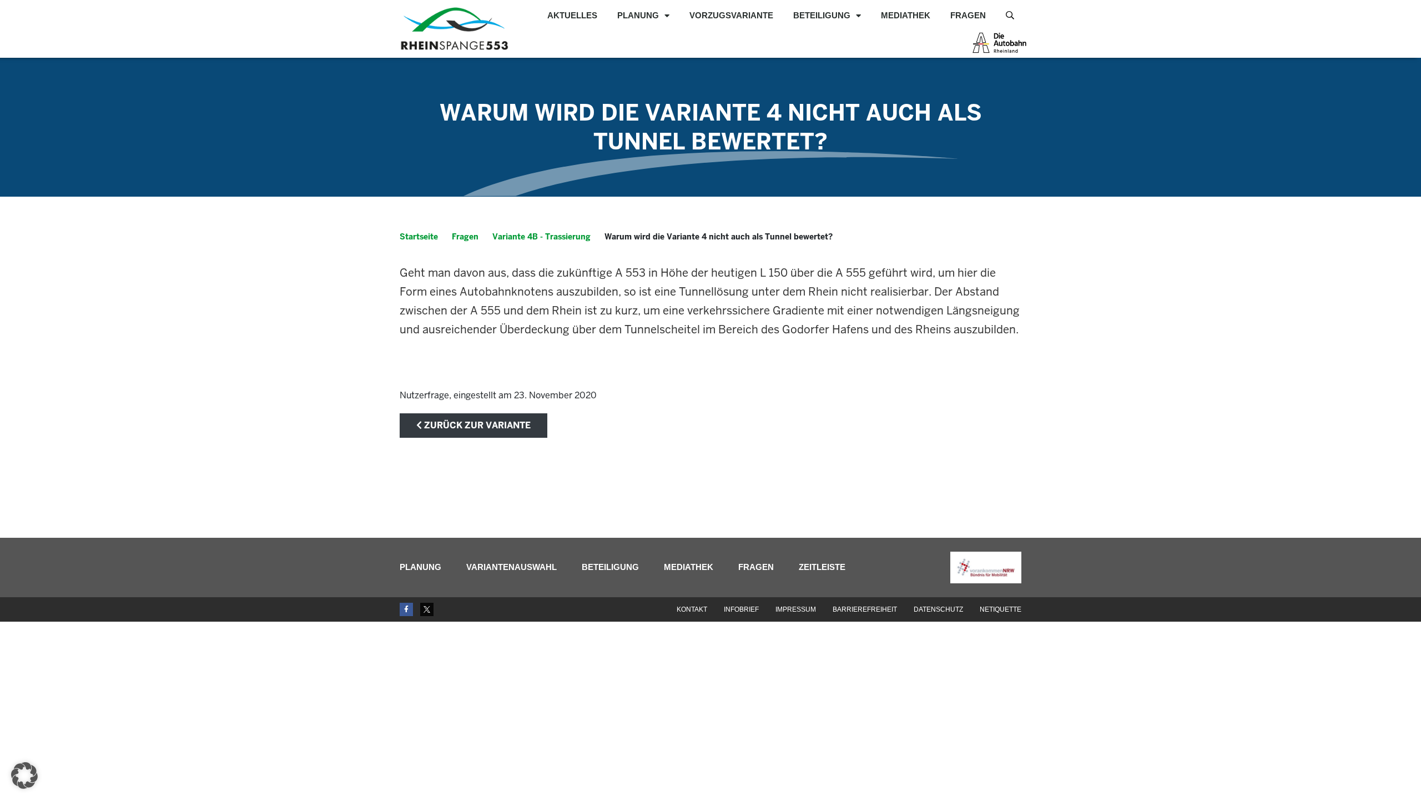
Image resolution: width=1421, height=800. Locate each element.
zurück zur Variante (476, 425)
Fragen (968, 15)
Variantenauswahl (511, 567)
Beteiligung (821, 15)
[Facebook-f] (406, 609)
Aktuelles (572, 15)
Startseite (419, 237)
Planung (638, 15)
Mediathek (905, 15)
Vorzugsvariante (731, 15)
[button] (24, 775)
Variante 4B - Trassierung (541, 237)
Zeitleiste (822, 567)
